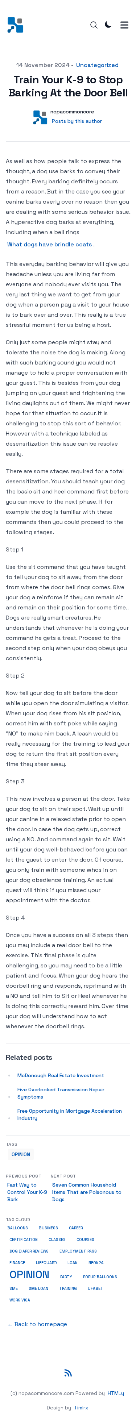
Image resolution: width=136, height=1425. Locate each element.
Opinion (21, 1154)
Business (48, 1228)
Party (66, 1277)
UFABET (95, 1288)
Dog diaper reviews (29, 1251)
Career (76, 1228)
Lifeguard (46, 1263)
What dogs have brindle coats (49, 244)
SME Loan (38, 1288)
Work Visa (19, 1300)
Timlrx (81, 1407)
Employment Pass (78, 1251)
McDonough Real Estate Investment (60, 1075)
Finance (17, 1263)
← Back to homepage (37, 1324)
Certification (23, 1239)
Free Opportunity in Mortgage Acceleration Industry (69, 1114)
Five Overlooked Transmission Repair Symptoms (60, 1093)
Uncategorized (97, 65)
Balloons (17, 1228)
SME (13, 1288)
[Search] (94, 25)
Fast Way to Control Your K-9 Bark (27, 1192)
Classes (57, 1239)
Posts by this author (77, 121)
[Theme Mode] (108, 24)
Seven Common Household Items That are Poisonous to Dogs (86, 1192)
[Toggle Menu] (124, 25)
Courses (85, 1239)
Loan (72, 1263)
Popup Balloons (100, 1277)
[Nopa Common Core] (17, 24)
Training (68, 1288)
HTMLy (116, 1393)
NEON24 (95, 1263)
